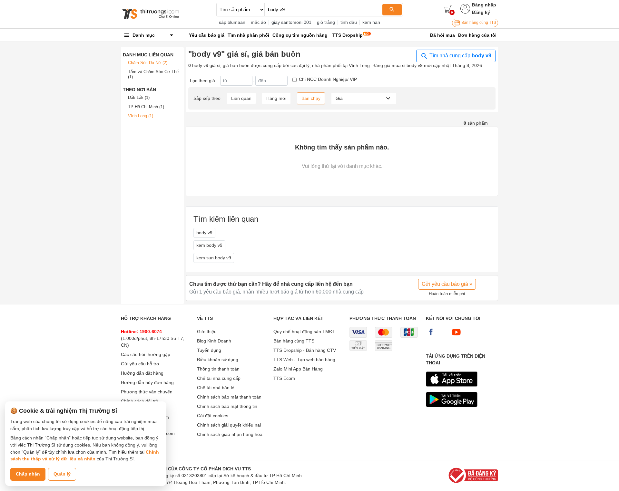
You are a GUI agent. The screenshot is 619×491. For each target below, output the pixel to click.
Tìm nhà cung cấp (459, 55)
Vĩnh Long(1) (140, 115)
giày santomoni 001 (291, 22)
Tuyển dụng (209, 350)
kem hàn (371, 22)
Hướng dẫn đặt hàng (142, 373)
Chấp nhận (28, 474)
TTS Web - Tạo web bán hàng (304, 359)
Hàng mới (276, 98)
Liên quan (241, 98)
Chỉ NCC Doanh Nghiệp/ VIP (328, 79)
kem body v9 (209, 245)
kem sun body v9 (213, 257)
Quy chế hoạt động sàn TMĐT (304, 331)
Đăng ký (481, 12)
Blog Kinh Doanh (214, 340)
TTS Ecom (284, 378)
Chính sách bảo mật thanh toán (229, 397)
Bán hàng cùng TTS (478, 22)
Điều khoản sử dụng (217, 359)
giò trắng (326, 22)
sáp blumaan (232, 22)
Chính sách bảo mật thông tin (227, 406)
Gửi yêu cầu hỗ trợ (140, 363)
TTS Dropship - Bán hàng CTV (304, 350)
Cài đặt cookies (212, 415)
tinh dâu (348, 22)
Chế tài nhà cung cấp (219, 378)
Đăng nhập (484, 4)
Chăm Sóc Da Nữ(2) (147, 62)
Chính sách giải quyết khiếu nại (229, 425)
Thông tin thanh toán (218, 368)
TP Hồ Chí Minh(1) (146, 106)
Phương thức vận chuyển (146, 391)
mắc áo (258, 22)
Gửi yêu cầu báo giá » (447, 284)
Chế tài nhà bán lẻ (215, 387)
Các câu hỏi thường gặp (145, 354)
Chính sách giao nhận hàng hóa (229, 434)
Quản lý (62, 474)
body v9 (204, 232)
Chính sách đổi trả (139, 401)
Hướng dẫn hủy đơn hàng (147, 382)
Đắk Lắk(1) (139, 97)
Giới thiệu (207, 331)
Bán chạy (310, 98)
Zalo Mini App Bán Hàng (298, 368)
